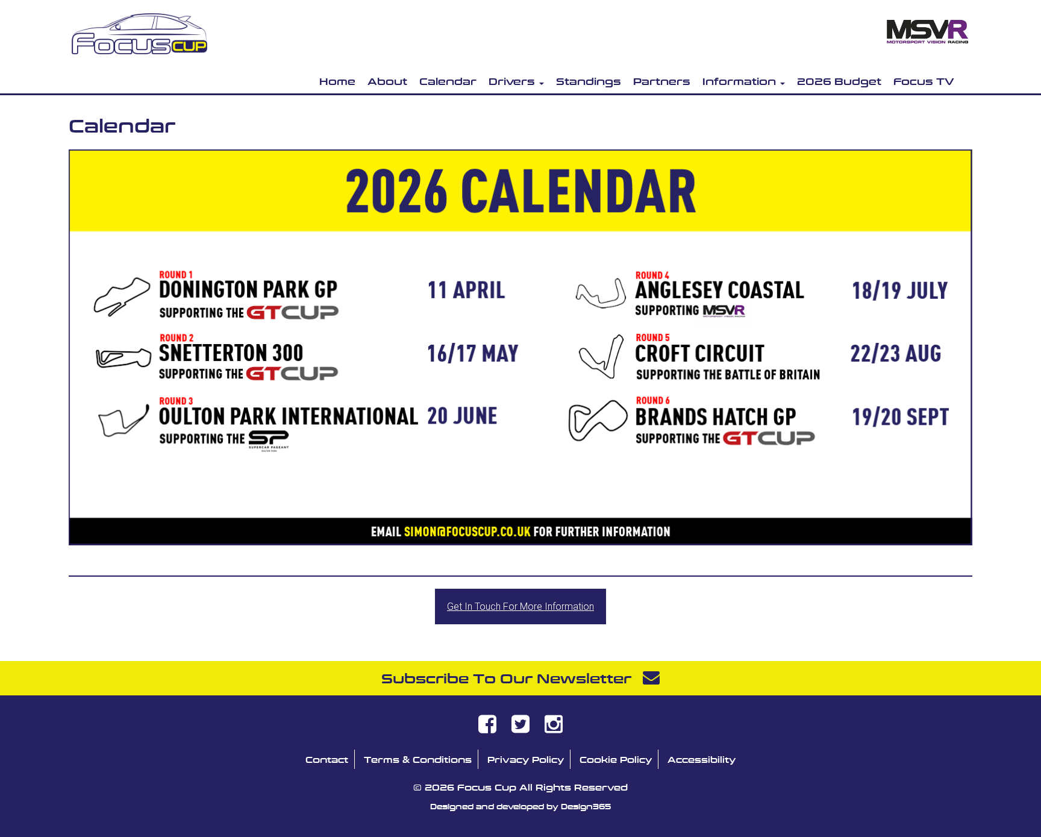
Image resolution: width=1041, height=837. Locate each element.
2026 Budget (839, 81)
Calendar (448, 81)
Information (740, 81)
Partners (661, 81)
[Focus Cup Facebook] (487, 728)
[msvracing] (927, 27)
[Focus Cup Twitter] (520, 728)
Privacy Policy (525, 759)
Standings (588, 81)
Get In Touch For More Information (520, 606)
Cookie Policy (616, 759)
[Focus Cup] (139, 31)
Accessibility (701, 759)
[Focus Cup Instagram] (554, 728)
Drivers (513, 81)
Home (337, 81)
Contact (326, 759)
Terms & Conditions (418, 759)
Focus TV (923, 81)
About (387, 81)
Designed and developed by (520, 806)
